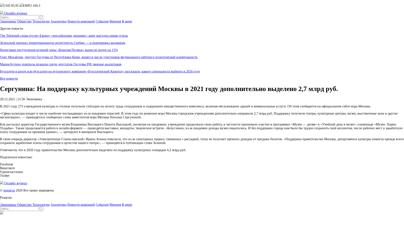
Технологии (41, 21)
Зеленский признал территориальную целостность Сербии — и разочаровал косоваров (62, 43)
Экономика (8, 21)
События (102, 21)
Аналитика (58, 21)
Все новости (9, 78)
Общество (24, 21)
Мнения (115, 21)
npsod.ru (9, 190)
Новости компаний (81, 21)
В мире (127, 21)
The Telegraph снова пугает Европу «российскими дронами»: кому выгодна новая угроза (64, 35)
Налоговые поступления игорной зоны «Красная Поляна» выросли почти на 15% (59, 50)
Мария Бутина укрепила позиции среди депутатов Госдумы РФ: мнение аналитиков (60, 64)
